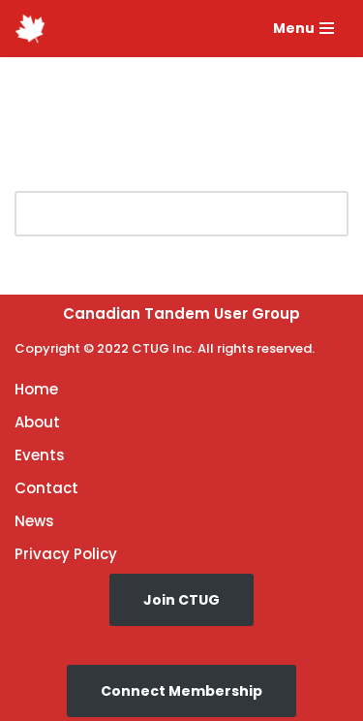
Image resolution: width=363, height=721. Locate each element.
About (37, 422)
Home (36, 389)
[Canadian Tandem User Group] (30, 29)
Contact (46, 488)
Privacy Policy (66, 554)
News (34, 521)
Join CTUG (181, 600)
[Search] (326, 213)
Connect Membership (181, 691)
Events (40, 455)
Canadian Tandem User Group (181, 313)
